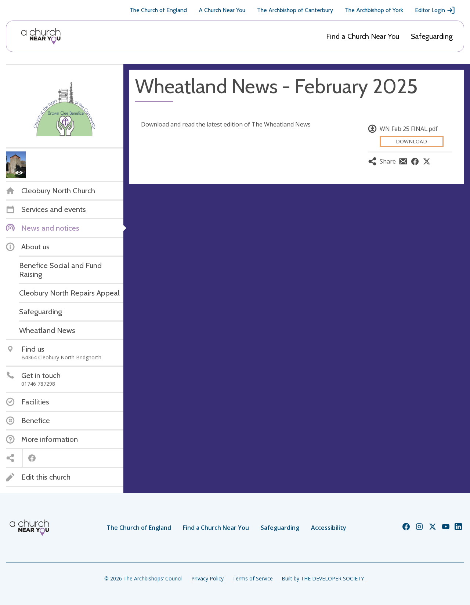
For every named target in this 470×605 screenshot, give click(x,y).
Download (411, 141)
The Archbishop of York (374, 10)
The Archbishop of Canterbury (295, 10)
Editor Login (430, 10)
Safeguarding (432, 36)
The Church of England (158, 10)
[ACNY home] (40, 36)
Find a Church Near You (362, 36)
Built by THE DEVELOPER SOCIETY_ (324, 578)
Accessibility (328, 528)
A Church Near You (222, 10)
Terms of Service (252, 578)
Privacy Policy (207, 578)
